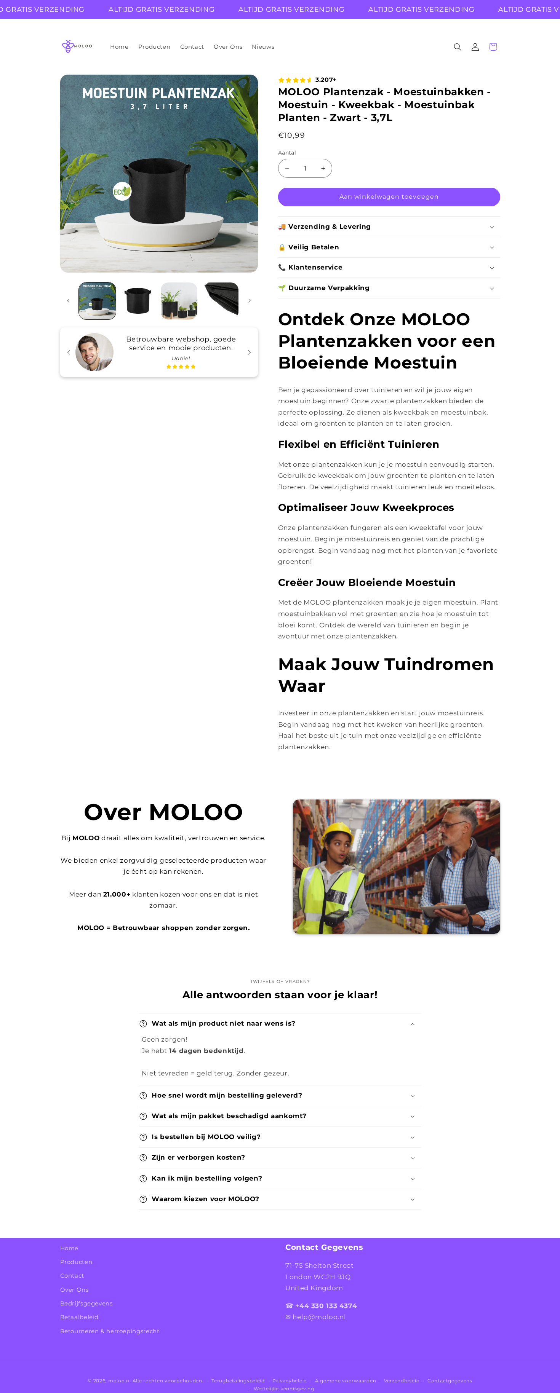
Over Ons (74, 1289)
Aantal (287, 153)
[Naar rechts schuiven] (249, 301)
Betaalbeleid (79, 1317)
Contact (72, 1276)
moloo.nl (119, 1380)
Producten (76, 1262)
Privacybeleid (289, 1380)
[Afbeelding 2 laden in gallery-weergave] (138, 300)
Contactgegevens (449, 1380)
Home (69, 1248)
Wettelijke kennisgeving (284, 1388)
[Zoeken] (457, 47)
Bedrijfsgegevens (86, 1303)
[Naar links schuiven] (68, 301)
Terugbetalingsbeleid (238, 1380)
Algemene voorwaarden (345, 1380)
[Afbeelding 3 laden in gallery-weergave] (179, 300)
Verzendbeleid (402, 1380)
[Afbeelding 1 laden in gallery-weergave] (97, 300)
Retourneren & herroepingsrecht (110, 1331)
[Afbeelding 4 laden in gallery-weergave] (220, 300)
